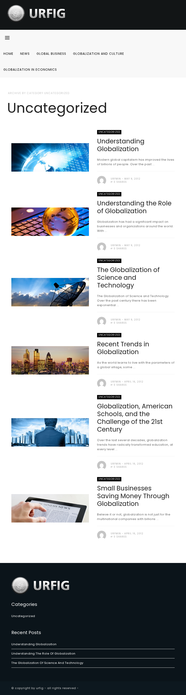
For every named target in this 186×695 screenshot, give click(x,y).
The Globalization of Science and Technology (128, 277)
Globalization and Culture (98, 53)
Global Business (51, 53)
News (25, 53)
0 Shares (120, 182)
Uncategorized (109, 132)
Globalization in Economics (30, 69)
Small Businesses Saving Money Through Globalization (133, 496)
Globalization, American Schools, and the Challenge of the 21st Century (135, 418)
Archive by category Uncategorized (38, 93)
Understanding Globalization (120, 145)
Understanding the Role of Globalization (134, 207)
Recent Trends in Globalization (123, 348)
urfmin (116, 178)
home (8, 53)
